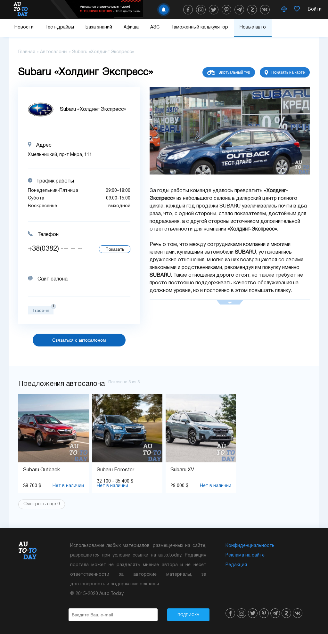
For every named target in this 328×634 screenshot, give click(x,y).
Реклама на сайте (245, 555)
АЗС (155, 27)
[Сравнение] (284, 9)
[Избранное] (297, 9)
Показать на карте (288, 72)
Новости (24, 27)
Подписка (188, 615)
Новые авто (253, 27)
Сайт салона (52, 279)
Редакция (236, 565)
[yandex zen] (252, 9)
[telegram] (239, 9)
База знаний (99, 27)
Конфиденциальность (250, 546)
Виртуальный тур (234, 72)
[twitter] (213, 9)
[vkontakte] (265, 9)
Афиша (131, 27)
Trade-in (40, 310)
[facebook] (188, 9)
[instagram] (201, 9)
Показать (114, 249)
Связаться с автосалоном (79, 340)
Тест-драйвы (59, 27)
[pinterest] (226, 9)
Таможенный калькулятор (199, 27)
